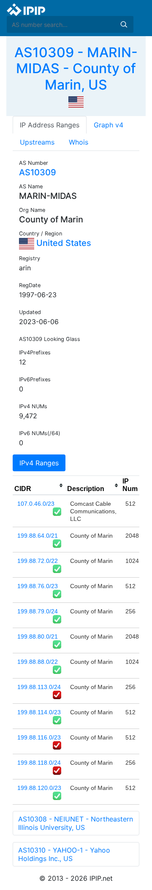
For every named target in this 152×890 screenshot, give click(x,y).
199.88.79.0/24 (37, 611)
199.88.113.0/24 (39, 687)
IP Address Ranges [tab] (49, 125)
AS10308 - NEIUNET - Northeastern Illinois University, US (75, 823)
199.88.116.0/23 (39, 737)
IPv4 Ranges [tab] (39, 463)
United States (62, 243)
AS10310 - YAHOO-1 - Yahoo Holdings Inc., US (64, 854)
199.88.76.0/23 (37, 586)
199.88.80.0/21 (37, 636)
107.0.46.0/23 (35, 503)
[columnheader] (39, 485)
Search (123, 24)
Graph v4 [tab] (108, 125)
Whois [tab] (78, 142)
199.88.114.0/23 (39, 712)
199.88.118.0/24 (39, 762)
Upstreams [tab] (37, 142)
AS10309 (37, 172)
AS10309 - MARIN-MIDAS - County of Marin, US (76, 68)
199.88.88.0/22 (37, 661)
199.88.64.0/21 (37, 535)
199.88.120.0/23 (39, 787)
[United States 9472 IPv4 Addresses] (76, 101)
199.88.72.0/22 (37, 560)
